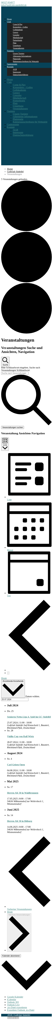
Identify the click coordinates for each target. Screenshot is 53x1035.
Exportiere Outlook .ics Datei (20, 1010)
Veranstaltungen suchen (12, 427)
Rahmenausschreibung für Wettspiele (26, 61)
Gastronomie (13, 124)
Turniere (10, 51)
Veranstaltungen (18, 48)
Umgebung (18, 106)
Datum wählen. (32, 696)
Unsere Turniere (20, 114)
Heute (4, 678)
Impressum (18, 132)
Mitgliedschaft (19, 98)
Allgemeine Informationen (22, 56)
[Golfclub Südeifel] (12, 13)
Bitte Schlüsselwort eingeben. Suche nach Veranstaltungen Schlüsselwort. (20, 368)
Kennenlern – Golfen (23, 87)
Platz (15, 103)
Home (10, 79)
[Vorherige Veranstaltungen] (29, 670)
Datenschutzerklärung (20, 75)
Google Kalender (15, 997)
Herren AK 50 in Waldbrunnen (22, 793)
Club (9, 22)
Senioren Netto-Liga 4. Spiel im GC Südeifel (29, 717)
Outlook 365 (13, 1002)
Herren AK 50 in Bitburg (19, 821)
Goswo (16, 92)
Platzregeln (18, 119)
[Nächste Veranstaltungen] (8, 673)
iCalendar (11, 999)
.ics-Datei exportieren (17, 1007)
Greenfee (17, 95)
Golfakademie (19, 90)
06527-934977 (8, 2)
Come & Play (19, 85)
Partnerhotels (17, 40)
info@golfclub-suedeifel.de (13, 5)
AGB (15, 130)
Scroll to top (13, 1017)
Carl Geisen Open (16, 764)
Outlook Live (13, 1005)
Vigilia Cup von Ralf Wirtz (20, 736)
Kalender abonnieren (11, 956)
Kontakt (10, 67)
